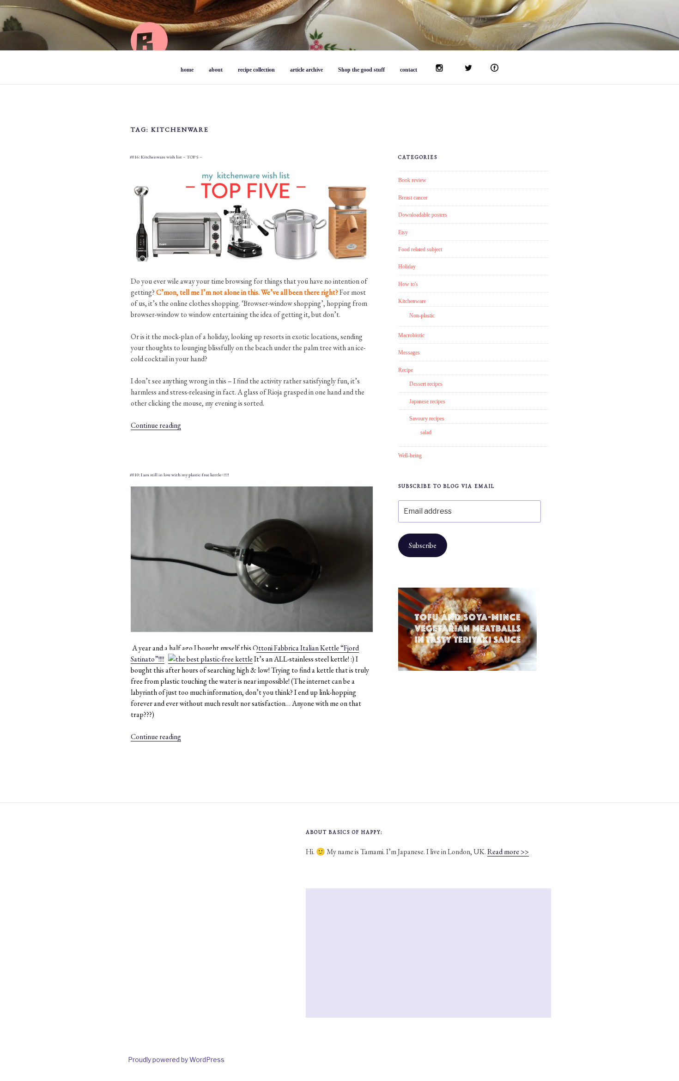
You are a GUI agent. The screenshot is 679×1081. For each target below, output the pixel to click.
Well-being (410, 455)
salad (425, 432)
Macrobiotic (411, 335)
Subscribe (422, 545)
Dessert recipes (426, 384)
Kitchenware (412, 301)
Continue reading (156, 425)
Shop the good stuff (361, 70)
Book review (412, 180)
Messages (409, 352)
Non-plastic (422, 315)
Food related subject (420, 249)
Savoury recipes (426, 418)
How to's (408, 284)
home (187, 70)
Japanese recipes (427, 401)
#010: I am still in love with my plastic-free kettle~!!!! (179, 475)
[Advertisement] (428, 953)
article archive (306, 70)
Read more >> (508, 851)
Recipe (405, 370)
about (216, 70)
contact (408, 70)
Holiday (407, 266)
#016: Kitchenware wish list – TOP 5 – (166, 157)
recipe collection (256, 70)
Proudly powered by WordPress (176, 1059)
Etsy (403, 232)
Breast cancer (412, 197)
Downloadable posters (422, 215)
